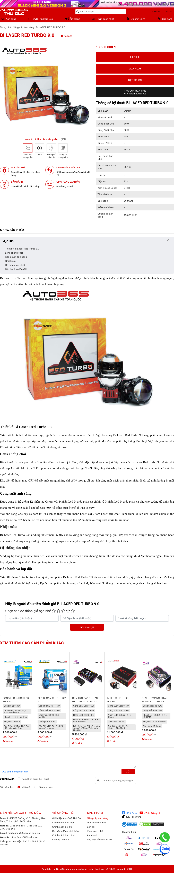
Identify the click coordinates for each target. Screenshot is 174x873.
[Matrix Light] (159, 849)
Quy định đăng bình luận (15, 771)
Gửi (128, 771)
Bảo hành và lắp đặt (16, 269)
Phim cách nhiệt (95, 831)
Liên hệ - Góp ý (60, 839)
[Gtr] (159, 838)
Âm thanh (92, 835)
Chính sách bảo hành (63, 835)
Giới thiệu (155, 12)
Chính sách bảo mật (63, 822)
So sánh (67, 36)
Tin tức (168, 12)
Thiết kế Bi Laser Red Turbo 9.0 (22, 248)
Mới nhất (26, 787)
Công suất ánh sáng (16, 256)
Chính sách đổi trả (62, 826)
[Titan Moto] (144, 854)
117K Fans (131, 813)
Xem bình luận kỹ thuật (35, 779)
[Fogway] (144, 849)
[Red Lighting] (128, 854)
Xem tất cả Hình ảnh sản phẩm (41, 139)
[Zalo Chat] (165, 849)
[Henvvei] (128, 843)
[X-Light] (144, 838)
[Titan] (128, 838)
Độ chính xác (46, 787)
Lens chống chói (14, 252)
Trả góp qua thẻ (135, 92)
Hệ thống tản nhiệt (15, 265)
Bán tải (90, 826)
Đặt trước (135, 80)
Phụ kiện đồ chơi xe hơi (99, 839)
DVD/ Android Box (96, 822)
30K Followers (133, 816)
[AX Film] (128, 849)
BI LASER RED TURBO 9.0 (50, 27)
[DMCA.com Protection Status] (151, 824)
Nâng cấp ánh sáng (23, 27)
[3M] (144, 843)
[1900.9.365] (165, 837)
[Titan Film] (159, 843)
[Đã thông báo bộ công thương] (129, 824)
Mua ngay (134, 68)
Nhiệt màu (11, 261)
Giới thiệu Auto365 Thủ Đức (67, 818)
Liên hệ (135, 57)
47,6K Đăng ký (151, 813)
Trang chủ (5, 27)
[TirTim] (159, 854)
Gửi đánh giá (87, 627)
